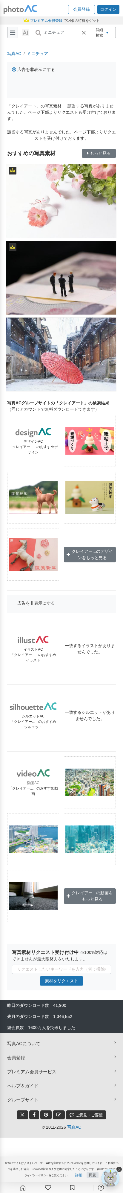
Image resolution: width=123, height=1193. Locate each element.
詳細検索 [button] (102, 32)
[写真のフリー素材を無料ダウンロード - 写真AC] (20, 9)
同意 (92, 1175)
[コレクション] (72, 1188)
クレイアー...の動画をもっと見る (92, 895)
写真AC (14, 53)
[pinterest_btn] (46, 1114)
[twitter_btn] (22, 1114)
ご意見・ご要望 (88, 1115)
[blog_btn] (59, 1114)
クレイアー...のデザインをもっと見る (92, 554)
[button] (81, 9)
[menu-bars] (12, 32)
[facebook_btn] (34, 1114)
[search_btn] (38, 33)
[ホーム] (22, 1188)
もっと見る (100, 153)
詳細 (78, 1175)
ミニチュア (37, 53)
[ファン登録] (48, 1188)
